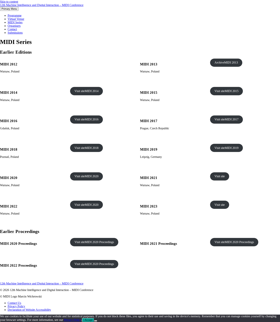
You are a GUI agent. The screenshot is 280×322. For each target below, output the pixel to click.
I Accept (88, 320)
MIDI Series (15, 22)
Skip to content (9, 1)
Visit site (86, 91)
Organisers (14, 25)
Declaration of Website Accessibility (29, 309)
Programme (15, 15)
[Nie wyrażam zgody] (95, 320)
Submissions (15, 32)
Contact (12, 29)
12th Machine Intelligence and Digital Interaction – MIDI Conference (41, 5)
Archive (226, 62)
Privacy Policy (16, 306)
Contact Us (14, 303)
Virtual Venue (16, 19)
